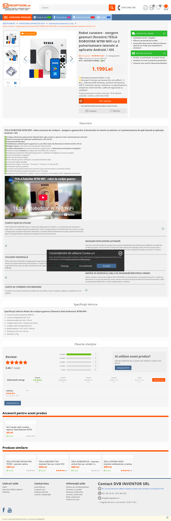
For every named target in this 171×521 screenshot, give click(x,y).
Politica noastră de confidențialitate (78, 259)
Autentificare (39, 487)
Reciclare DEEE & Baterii (13, 489)
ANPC (5, 487)
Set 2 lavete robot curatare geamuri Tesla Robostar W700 (19, 428)
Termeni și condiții (74, 489)
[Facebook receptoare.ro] (4, 510)
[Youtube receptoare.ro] (10, 510)
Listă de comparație (42, 494)
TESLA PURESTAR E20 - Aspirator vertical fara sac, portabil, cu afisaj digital (85, 464)
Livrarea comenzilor (74, 494)
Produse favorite (41, 492)
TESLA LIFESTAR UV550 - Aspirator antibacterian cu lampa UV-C (118, 464)
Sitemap (6, 492)
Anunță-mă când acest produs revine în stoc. (99, 106)
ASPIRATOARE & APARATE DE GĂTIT (32, 23)
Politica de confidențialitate (77, 487)
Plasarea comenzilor (74, 492)
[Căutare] (112, 7)
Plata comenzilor (73, 497)
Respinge (65, 266)
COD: (81, 58)
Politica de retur (72, 499)
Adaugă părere (123, 368)
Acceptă (106, 266)
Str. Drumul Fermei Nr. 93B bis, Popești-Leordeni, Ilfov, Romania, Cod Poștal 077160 (133, 489)
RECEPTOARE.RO (9, 23)
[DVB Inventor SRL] (17, 6)
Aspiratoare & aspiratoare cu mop (61, 23)
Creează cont (39, 489)
